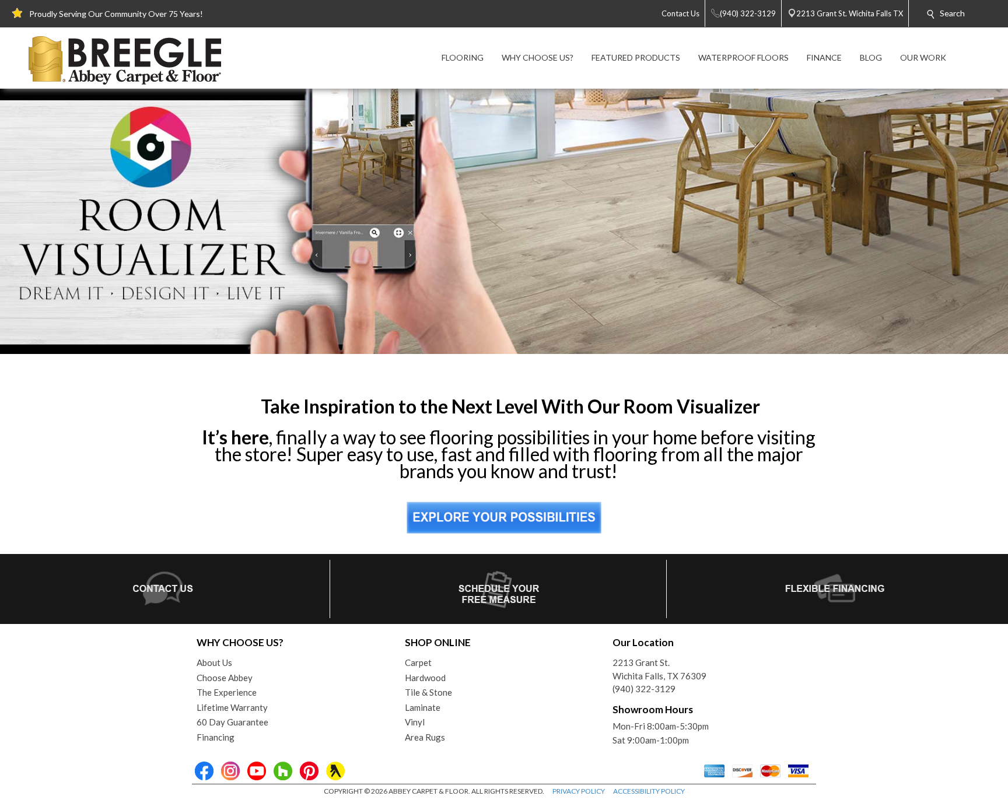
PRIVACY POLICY (578, 791)
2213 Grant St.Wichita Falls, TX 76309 (659, 669)
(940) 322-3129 (644, 688)
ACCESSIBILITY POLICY (649, 791)
